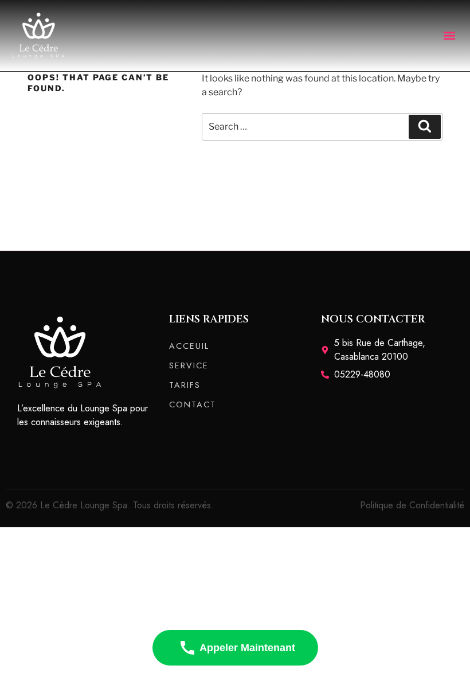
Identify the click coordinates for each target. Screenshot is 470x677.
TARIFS (185, 385)
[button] (449, 35)
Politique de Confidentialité (412, 505)
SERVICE (189, 365)
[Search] (425, 127)
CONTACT (192, 404)
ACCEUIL (189, 346)
